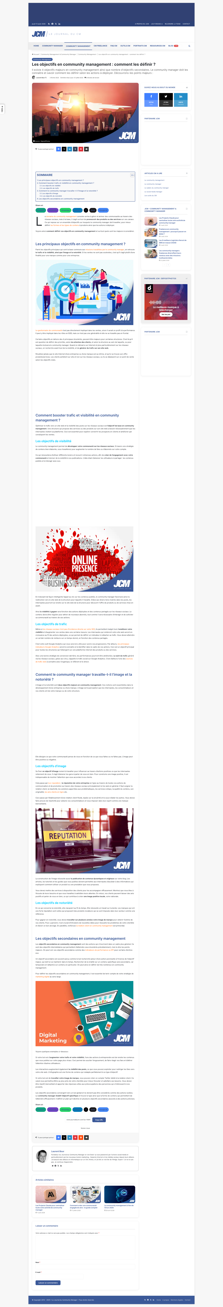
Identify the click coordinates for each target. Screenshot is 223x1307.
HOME (36, 46)
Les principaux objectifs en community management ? (61, 180)
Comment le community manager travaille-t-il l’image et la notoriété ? (68, 191)
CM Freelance (100, 46)
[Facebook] (58, 149)
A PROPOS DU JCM (142, 24)
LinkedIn (77, 210)
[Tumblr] (75, 149)
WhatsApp (65, 210)
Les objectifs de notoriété (52, 196)
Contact (187, 1300)
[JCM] (56, 34)
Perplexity (53, 210)
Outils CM (125, 46)
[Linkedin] (69, 149)
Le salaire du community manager (156, 188)
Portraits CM (140, 46)
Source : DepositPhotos (42, 141)
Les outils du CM (150, 195)
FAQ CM (113, 46)
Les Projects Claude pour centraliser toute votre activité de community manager (50, 1207)
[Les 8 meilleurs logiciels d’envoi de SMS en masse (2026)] (150, 243)
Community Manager (52, 46)
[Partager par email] (86, 149)
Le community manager (152, 184)
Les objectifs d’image (50, 193)
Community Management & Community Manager (58, 54)
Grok (93, 210)
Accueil (36, 54)
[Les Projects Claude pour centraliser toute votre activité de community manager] (51, 1194)
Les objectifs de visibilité (51, 186)
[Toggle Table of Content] (131, 175)
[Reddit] (81, 1137)
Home (159, 1300)
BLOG (172, 46)
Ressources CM (157, 46)
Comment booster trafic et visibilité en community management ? (66, 183)
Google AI (103, 210)
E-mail (39, 1272)
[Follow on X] (46, 78)
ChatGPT (40, 210)
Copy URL (99, 1120)
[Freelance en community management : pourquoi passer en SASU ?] (150, 232)
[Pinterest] (81, 149)
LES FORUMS (156, 24)
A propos (165, 1300)
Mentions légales (177, 1300)
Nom (38, 1262)
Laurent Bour (40, 78)
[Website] (52, 1165)
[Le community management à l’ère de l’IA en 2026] (119, 1194)
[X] (64, 149)
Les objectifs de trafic (51, 188)
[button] (2, 109)
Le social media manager (153, 192)
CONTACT (186, 24)
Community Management (78, 46)
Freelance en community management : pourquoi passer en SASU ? (172, 231)
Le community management (154, 180)
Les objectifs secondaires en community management (61, 199)
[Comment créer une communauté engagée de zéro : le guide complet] (85, 1194)
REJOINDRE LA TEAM (172, 24)
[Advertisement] (138, 34)
